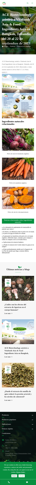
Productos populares (9, 420)
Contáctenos (6, 433)
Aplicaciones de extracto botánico (13, 242)
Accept (21, 476)
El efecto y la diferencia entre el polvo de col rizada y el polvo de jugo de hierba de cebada (18, 232)
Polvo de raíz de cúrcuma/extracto (18, 212)
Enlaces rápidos (7, 429)
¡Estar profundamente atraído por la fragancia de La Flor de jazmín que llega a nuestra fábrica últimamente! (17, 250)
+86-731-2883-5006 (11, 448)
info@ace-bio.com (10, 442)
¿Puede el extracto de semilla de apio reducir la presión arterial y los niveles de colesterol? (17, 394)
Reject (14, 476)
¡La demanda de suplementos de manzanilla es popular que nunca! (16, 228)
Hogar (6, 46)
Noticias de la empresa (24, 46)
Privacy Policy (20, 472)
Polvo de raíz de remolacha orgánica (18, 154)
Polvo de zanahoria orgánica (18, 183)
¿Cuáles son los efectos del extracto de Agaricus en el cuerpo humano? (15, 307)
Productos (5, 415)
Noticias (12, 46)
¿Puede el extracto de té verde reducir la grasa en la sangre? (18, 245)
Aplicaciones (6, 424)
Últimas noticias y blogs (18, 269)
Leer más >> (8, 313)
